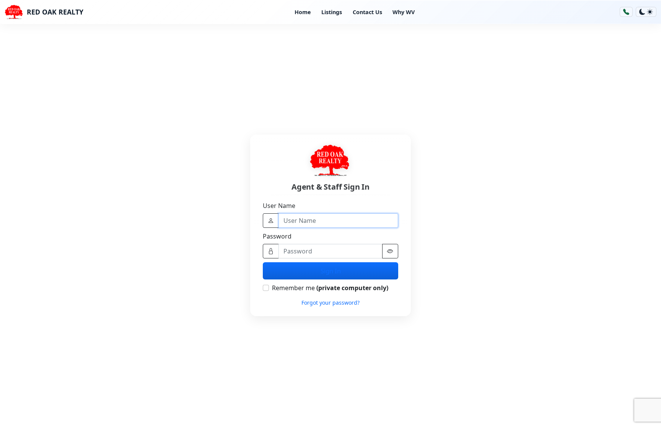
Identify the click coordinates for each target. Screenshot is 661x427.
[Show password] (390, 251)
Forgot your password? (330, 302)
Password (277, 236)
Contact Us (367, 12)
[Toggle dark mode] (646, 12)
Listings (331, 12)
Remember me (330, 288)
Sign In (331, 270)
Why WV (403, 12)
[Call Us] (626, 12)
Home (303, 12)
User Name (279, 205)
